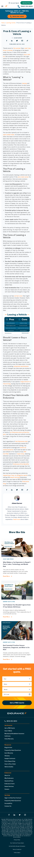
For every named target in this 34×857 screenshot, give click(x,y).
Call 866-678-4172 (14, 24)
